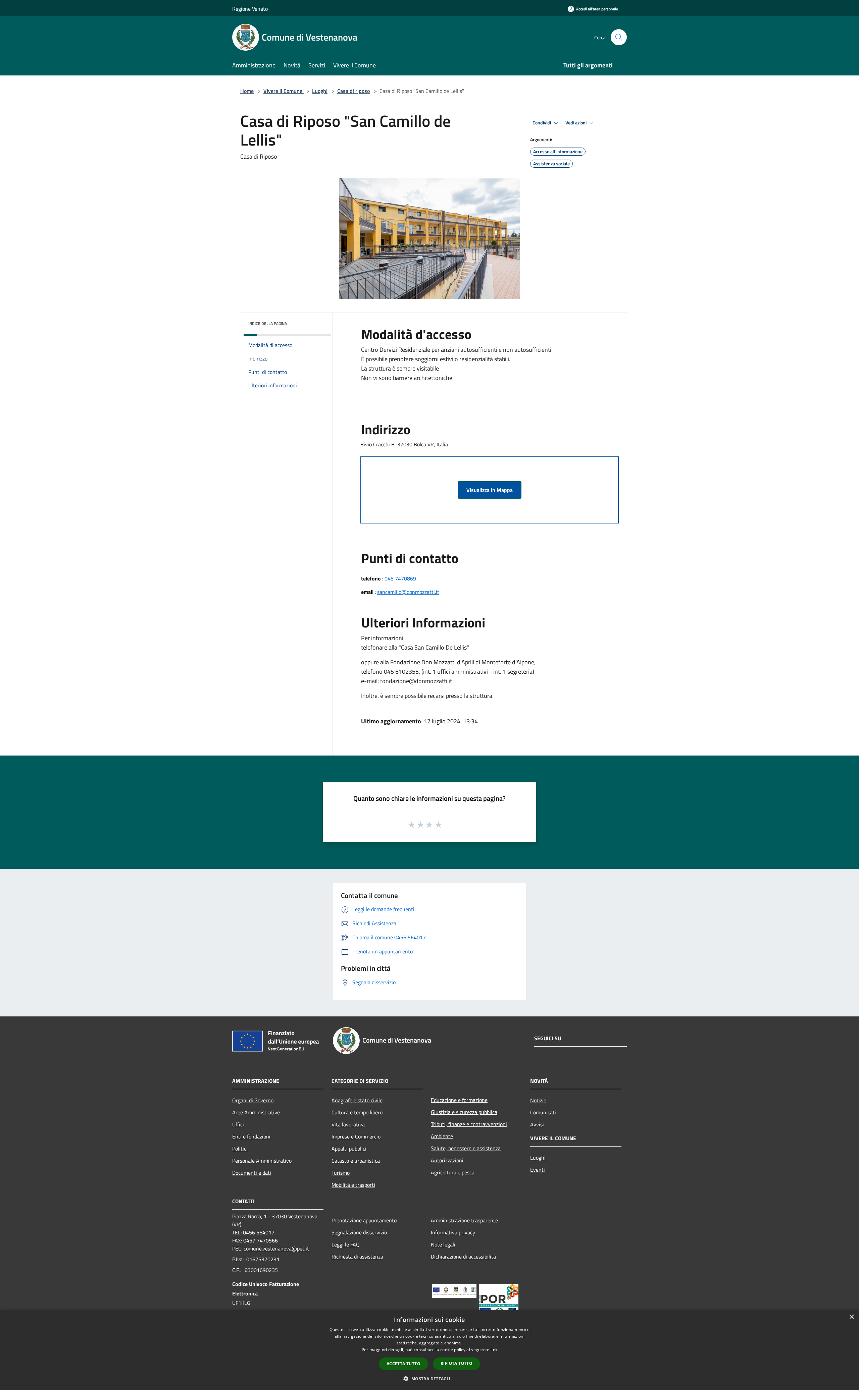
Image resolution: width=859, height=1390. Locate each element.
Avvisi (537, 1124)
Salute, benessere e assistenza (466, 1148)
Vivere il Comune (283, 91)
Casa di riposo (353, 91)
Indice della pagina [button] (267, 323)
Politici (240, 1149)
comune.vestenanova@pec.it (276, 1248)
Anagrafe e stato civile (357, 1100)
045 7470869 (400, 578)
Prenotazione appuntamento (364, 1220)
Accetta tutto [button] (403, 1364)
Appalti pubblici (349, 1149)
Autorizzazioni (447, 1160)
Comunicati (543, 1112)
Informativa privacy (453, 1232)
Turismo (341, 1173)
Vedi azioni (576, 122)
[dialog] (429, 1350)
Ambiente (442, 1136)
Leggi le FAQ (346, 1244)
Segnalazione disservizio (359, 1232)
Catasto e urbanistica (356, 1161)
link (494, 1349)
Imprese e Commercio (356, 1136)
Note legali (443, 1244)
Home (247, 91)
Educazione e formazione (459, 1100)
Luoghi (319, 91)
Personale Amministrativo (262, 1161)
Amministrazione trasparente (464, 1220)
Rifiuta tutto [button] (456, 1363)
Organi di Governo (252, 1100)
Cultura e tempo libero (357, 1112)
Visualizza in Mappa (489, 490)
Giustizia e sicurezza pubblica (464, 1112)
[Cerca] (619, 37)
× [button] (851, 1317)
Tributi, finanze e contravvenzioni (469, 1124)
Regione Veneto (250, 9)
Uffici (238, 1124)
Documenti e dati (251, 1173)
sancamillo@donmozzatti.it (408, 592)
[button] (429, 1378)
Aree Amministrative (256, 1112)
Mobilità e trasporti (353, 1185)
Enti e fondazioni (251, 1136)
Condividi (542, 122)
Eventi (537, 1170)
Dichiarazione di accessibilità (463, 1257)
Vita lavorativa (348, 1124)
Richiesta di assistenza (357, 1257)
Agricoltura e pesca (452, 1172)
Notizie (538, 1100)
